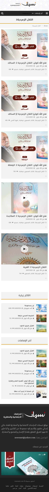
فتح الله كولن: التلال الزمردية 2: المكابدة (26, 216)
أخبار (20, 488)
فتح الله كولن (40, 66)
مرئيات (21, 486)
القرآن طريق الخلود (27, 325)
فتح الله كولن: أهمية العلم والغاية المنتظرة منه (21, 382)
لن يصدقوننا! (26, 11)
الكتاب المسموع (29, 69)
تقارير (12, 486)
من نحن (15, 488)
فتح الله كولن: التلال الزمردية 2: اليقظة (27, 165)
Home (46, 26)
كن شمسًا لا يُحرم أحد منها (24, 391)
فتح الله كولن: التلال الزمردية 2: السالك (27, 63)
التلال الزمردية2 (39, 69)
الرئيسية (41, 486)
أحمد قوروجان (28, 308)
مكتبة (7, 486)
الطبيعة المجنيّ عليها (26, 315)
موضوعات (28, 486)
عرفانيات (21, 69)
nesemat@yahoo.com (25, 437)
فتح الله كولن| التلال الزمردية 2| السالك (27, 114)
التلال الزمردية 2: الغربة (34, 267)
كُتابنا (24, 488)
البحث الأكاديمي (32, 488)
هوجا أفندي (14, 120)
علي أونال (29, 386)
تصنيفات (34, 486)
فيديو (16, 69)
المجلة (16, 486)
